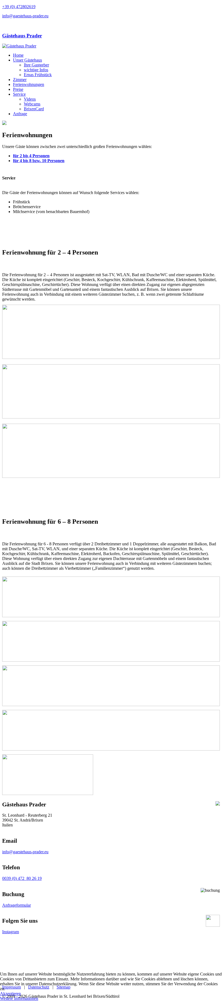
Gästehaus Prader (22, 35)
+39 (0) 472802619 (18, 6)
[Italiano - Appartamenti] (5, 25)
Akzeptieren (10, 993)
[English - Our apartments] (10, 25)
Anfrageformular (16, 905)
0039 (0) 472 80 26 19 (22, 878)
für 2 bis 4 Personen (31, 155)
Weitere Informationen (19, 998)
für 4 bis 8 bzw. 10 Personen (38, 160)
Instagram (10, 931)
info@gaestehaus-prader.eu (25, 16)
